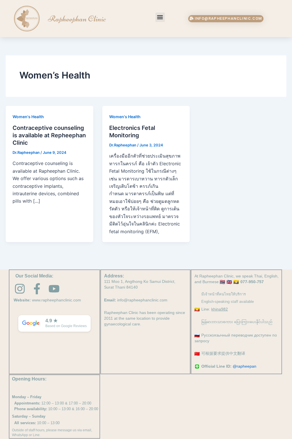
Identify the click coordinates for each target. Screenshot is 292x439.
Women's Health (28, 116)
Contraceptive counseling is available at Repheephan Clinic (49, 135)
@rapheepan (244, 366)
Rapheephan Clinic (77, 18)
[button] (160, 17)
